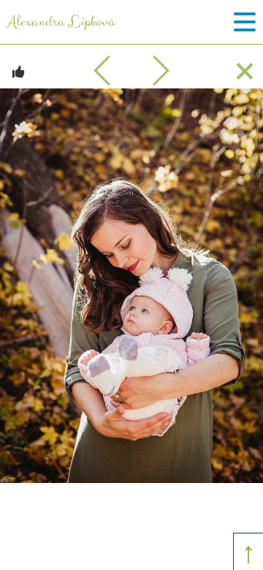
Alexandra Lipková (61, 22)
